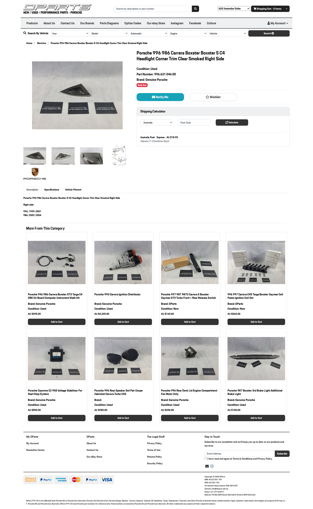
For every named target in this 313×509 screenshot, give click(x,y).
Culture (211, 23)
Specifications (51, 190)
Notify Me (161, 97)
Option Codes (132, 23)
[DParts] (57, 9)
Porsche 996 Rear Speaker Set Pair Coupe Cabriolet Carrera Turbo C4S (118, 392)
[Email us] (207, 466)
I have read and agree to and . (239, 459)
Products (32, 23)
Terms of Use (153, 450)
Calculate (233, 122)
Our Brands (87, 23)
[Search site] (195, 9)
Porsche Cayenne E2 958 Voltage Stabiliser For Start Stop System (55, 392)
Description (32, 190)
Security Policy (155, 463)
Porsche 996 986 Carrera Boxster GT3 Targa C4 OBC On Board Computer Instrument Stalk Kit (55, 296)
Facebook (195, 23)
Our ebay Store (156, 23)
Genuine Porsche (156, 79)
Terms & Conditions (243, 459)
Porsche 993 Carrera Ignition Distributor (117, 294)
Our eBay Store (94, 457)
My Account (32, 443)
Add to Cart (56, 322)
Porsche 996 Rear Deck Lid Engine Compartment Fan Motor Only (189, 392)
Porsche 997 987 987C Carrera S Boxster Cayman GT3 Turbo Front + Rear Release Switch (188, 296)
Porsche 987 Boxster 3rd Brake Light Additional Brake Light (255, 392)
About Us (49, 23)
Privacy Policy (154, 443)
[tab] (32, 189)
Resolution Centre (35, 450)
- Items (269, 9)
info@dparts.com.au (220, 488)
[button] (277, 23)
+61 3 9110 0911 (217, 491)
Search (268, 33)
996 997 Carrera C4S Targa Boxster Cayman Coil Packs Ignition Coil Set (255, 296)
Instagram (177, 23)
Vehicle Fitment (73, 190)
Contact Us (67, 23)
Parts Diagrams (109, 23)
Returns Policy (154, 457)
